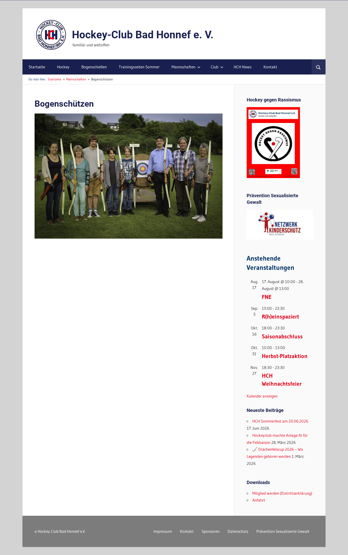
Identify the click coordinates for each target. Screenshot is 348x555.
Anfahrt (258, 500)
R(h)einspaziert (280, 316)
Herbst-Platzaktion (285, 356)
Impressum (162, 531)
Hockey (63, 66)
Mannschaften (183, 66)
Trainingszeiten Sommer (139, 66)
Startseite (37, 66)
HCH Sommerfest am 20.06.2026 (280, 421)
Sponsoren (210, 531)
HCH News (242, 66)
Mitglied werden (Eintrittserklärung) (282, 493)
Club (214, 66)
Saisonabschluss (282, 336)
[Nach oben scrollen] (340, 547)
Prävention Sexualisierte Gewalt (282, 531)
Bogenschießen (94, 66)
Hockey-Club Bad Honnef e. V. (143, 35)
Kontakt (270, 66)
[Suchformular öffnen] (319, 66)
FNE (267, 296)
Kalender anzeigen (262, 395)
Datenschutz (238, 531)
